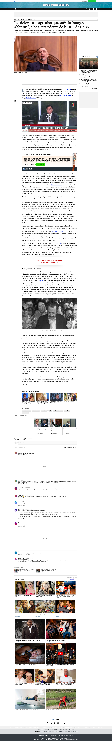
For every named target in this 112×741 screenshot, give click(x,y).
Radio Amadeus (31, 98)
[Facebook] (47, 723)
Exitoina (86, 727)
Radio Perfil (67, 95)
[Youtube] (54, 723)
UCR (50, 410)
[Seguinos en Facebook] (93, 9)
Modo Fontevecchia (26, 410)
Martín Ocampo (36, 410)
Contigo (45, 731)
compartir (69, 454)
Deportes (45, 727)
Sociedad (30, 727)
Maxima (76, 731)
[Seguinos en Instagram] (86, 9)
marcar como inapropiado (73, 455)
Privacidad (56, 733)
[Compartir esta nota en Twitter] (15, 89)
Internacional (36, 727)
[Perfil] (56, 720)
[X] (51, 723)
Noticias (79, 727)
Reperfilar (57, 727)
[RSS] (61, 723)
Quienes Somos (44, 733)
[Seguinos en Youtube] (96, 9)
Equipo (60, 733)
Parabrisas (56, 729)
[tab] (20, 448)
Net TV (61, 95)
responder (20, 454)
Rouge (61, 729)
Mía (63, 729)
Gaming (90, 727)
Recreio (72, 731)
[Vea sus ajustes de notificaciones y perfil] (97, 1)
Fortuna (51, 729)
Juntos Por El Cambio (58, 410)
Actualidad (25, 9)
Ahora (11, 727)
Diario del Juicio (99, 727)
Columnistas (46, 9)
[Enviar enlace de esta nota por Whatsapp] (15, 93)
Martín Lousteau (56, 185)
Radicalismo (44, 410)
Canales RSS (37, 733)
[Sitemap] (64, 723)
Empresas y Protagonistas (70, 727)
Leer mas (74, 517)
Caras (82, 727)
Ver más (94, 88)
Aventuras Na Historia (53, 731)
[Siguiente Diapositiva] (76, 428)
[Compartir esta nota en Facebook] (15, 85)
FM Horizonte (72, 729)
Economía (38, 9)
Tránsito (75, 733)
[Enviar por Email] (15, 97)
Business (62, 727)
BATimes (67, 729)
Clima (41, 727)
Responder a (23, 559)
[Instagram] (58, 723)
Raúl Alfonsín (25, 413)
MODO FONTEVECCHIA (19, 19)
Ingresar (84, 1)
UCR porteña (67, 89)
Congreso (40, 280)
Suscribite (92, 1)
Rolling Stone (61, 731)
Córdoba (52, 727)
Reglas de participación (68, 733)
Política (32, 9)
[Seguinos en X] (90, 9)
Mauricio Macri (56, 243)
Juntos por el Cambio (58, 231)
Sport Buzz (67, 731)
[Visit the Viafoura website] (74, 577)
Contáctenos (50, 733)
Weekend (47, 729)
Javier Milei (67, 410)
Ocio (49, 727)
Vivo (94, 727)
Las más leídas (84, 57)
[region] (45, 508)
